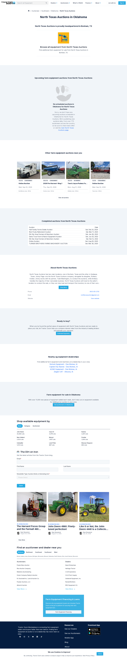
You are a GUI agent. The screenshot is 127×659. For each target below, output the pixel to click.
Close (100, 654)
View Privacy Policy (88, 655)
